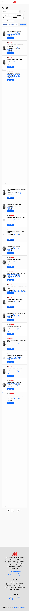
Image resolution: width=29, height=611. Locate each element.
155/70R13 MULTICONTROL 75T (14, 31)
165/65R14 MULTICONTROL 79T (14, 299)
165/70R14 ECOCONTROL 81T (14, 326)
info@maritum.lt (14, 599)
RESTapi (23, 608)
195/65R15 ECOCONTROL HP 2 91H (15, 396)
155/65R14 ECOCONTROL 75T (14, 73)
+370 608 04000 (14, 597)
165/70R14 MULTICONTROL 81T (14, 368)
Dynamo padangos (14, 571)
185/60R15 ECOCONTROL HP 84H (15, 355)
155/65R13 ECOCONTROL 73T (14, 259)
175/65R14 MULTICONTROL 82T (14, 204)
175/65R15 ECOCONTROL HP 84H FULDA (16, 217)
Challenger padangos (14, 575)
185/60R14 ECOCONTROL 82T (14, 382)
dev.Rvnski (17, 608)
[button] (2, 2)
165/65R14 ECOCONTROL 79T (14, 246)
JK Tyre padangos (14, 573)
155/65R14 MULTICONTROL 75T (14, 59)
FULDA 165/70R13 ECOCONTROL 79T (16, 273)
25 (18, 510)
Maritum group (14, 589)
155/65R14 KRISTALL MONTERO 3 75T (16, 313)
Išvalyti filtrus (24, 24)
